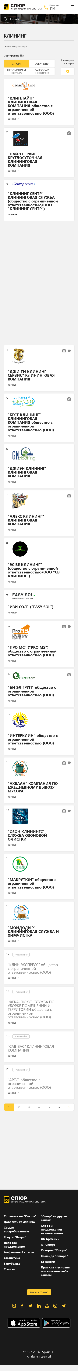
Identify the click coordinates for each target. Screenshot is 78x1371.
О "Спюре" (49, 1244)
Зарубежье (12, 1263)
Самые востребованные (16, 1229)
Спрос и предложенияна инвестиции (52, 1229)
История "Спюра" (54, 1250)
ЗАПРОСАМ (42, 71)
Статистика (12, 1258)
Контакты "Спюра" (39, 1292)
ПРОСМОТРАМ (16, 71)
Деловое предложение (14, 1244)
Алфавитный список (19, 1252)
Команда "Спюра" (54, 1256)
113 (52, 8)
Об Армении (50, 1239)
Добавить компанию (19, 1222)
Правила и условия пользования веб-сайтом (55, 1271)
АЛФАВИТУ (42, 63)
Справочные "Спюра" (20, 1216)
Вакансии (48, 1262)
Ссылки (9, 1269)
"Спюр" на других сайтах (54, 1218)
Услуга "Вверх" (15, 1237)
